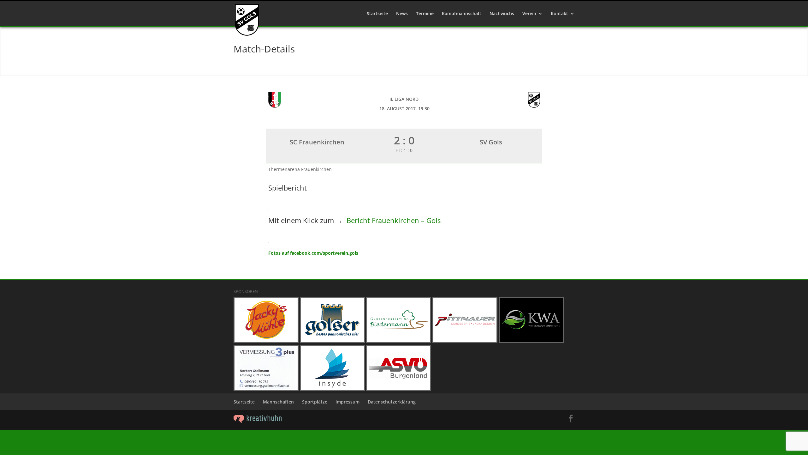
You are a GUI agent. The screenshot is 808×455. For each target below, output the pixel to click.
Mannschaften (278, 402)
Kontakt (559, 13)
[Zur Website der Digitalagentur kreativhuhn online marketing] (258, 421)
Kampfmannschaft (461, 13)
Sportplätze (314, 402)
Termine (425, 13)
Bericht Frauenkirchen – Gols (394, 220)
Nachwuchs (502, 13)
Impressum (347, 402)
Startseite (377, 13)
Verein (529, 13)
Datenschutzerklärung (392, 402)
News (402, 13)
